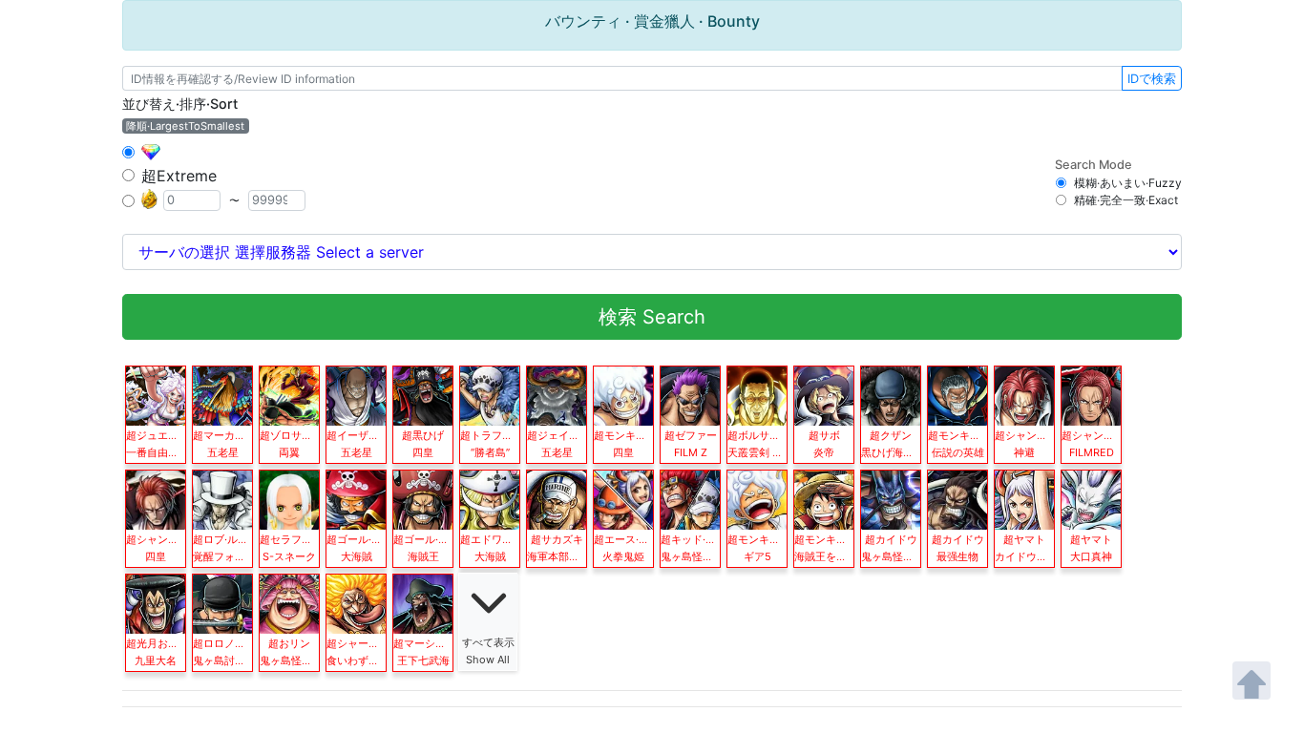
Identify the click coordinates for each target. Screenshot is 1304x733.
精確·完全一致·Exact (1126, 200)
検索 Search (652, 316)
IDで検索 (1151, 79)
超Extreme (179, 175)
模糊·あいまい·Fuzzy (1128, 183)
